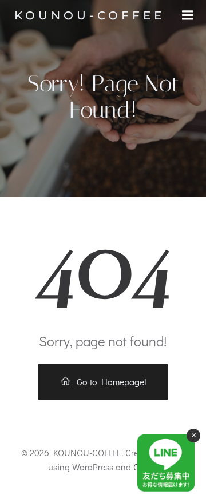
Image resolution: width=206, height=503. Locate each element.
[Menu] (187, 15)
